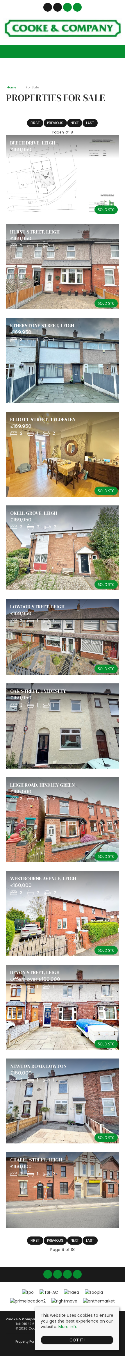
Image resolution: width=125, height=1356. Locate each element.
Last (90, 122)
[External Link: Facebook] (48, 8)
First (35, 122)
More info (68, 1327)
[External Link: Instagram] (58, 8)
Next (75, 122)
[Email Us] (67, 7)
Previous (55, 122)
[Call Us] (77, 7)
